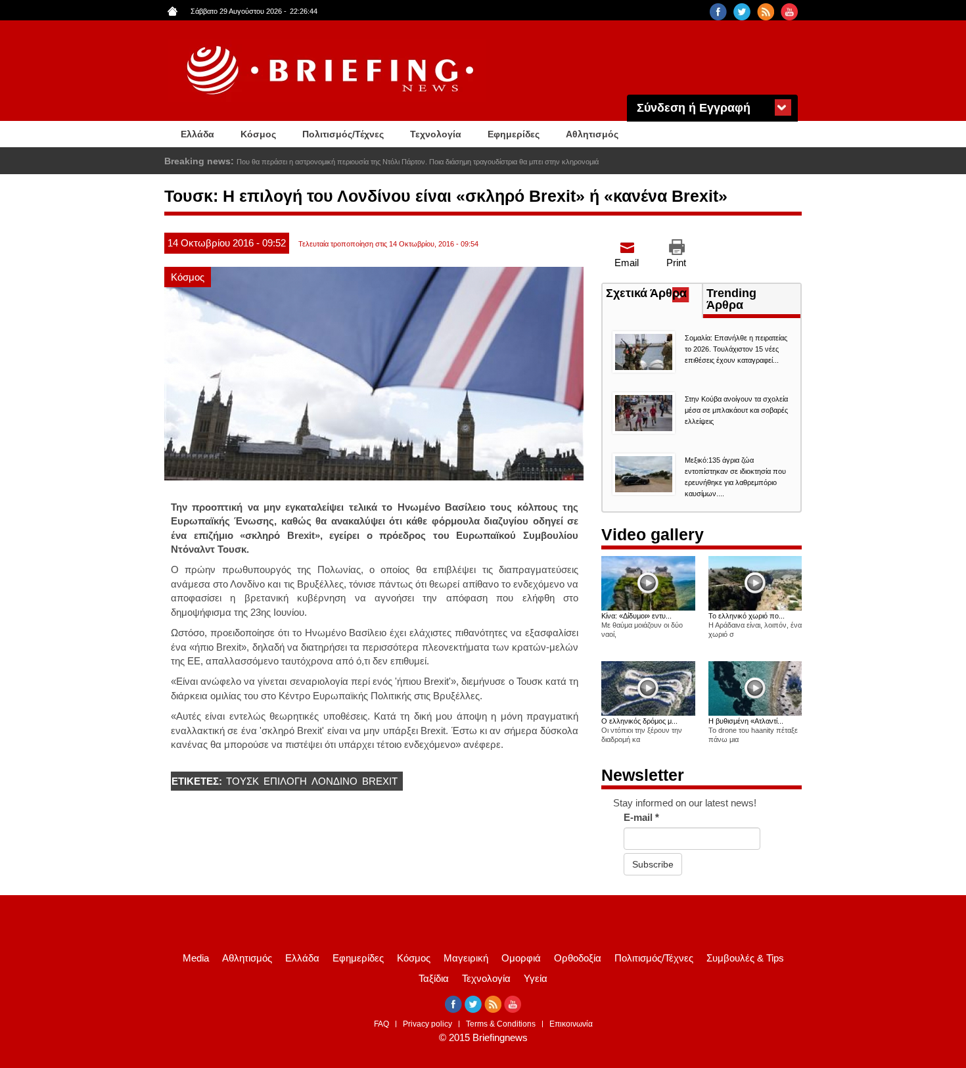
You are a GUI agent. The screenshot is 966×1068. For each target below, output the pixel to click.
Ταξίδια (434, 978)
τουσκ (242, 781)
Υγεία (535, 978)
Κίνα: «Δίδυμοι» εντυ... (636, 616)
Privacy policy (427, 1024)
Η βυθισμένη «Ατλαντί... (745, 721)
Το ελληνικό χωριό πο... (746, 616)
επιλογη (285, 781)
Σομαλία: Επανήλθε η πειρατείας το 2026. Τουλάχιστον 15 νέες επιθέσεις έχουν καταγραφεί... (736, 349)
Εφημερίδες (514, 134)
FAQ (381, 1024)
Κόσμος (258, 134)
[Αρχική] (331, 70)
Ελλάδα (197, 134)
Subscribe (653, 864)
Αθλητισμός (592, 134)
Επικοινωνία (571, 1024)
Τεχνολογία (435, 134)
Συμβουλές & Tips (745, 958)
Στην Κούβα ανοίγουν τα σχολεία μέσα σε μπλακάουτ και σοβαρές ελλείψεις (736, 410)
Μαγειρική (466, 958)
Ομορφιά (521, 958)
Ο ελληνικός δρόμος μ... (639, 721)
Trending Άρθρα (731, 299)
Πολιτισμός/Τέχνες (343, 134)
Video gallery (652, 534)
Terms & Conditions (501, 1024)
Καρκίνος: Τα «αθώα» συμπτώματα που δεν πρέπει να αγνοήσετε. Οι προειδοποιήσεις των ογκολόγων (401, 162)
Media (196, 958)
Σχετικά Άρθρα (654, 294)
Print (676, 262)
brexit (380, 781)
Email (626, 262)
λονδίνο (334, 781)
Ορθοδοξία (577, 958)
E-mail (641, 817)
